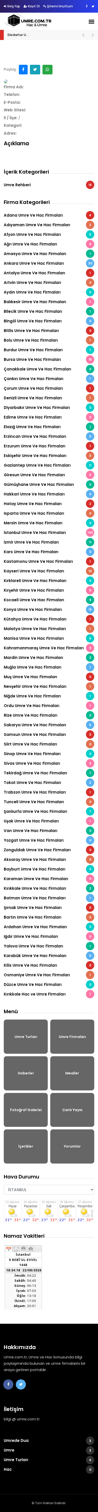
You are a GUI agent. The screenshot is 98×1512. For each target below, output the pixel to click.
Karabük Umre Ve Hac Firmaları (47, 955)
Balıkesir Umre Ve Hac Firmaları (47, 301)
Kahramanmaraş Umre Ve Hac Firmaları (47, 648)
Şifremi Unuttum (59, 6)
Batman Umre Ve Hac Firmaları (47, 898)
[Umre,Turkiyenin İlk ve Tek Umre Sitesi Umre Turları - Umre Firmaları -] (28, 21)
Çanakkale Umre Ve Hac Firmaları (47, 369)
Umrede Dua (47, 1440)
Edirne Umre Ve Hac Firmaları (47, 417)
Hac (47, 1469)
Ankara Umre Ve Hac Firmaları (48, 263)
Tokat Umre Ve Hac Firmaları (47, 782)
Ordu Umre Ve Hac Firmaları (47, 705)
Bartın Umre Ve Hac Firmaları (47, 917)
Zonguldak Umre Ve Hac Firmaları (47, 850)
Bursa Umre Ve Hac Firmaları (48, 359)
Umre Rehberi (48, 185)
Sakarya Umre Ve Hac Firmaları (47, 725)
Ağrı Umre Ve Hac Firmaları (47, 244)
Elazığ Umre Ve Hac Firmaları (47, 426)
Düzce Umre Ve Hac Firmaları (47, 984)
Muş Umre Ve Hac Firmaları (47, 676)
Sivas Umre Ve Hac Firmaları (47, 763)
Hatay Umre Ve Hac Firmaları (47, 503)
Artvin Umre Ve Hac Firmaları (47, 282)
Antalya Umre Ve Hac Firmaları (47, 273)
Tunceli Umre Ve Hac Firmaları (47, 801)
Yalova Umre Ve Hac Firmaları (47, 946)
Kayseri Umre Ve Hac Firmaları (48, 571)
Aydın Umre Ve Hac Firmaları (47, 292)
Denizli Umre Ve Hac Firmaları (47, 398)
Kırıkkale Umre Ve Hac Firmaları (47, 888)
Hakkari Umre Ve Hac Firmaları (47, 494)
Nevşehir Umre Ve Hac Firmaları (47, 686)
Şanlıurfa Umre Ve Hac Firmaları (47, 811)
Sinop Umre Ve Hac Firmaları (47, 753)
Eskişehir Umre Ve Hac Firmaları (47, 455)
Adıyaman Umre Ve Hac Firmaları (47, 224)
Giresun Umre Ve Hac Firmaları (47, 475)
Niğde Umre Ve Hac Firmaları (47, 696)
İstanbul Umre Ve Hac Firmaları (48, 532)
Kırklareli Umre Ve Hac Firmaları (47, 580)
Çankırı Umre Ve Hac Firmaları (47, 378)
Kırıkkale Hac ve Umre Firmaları (47, 994)
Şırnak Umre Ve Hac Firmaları (47, 907)
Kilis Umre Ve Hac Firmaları (47, 965)
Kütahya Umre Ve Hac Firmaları (47, 619)
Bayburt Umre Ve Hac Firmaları (47, 869)
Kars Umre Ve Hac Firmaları (47, 551)
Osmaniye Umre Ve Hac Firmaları (47, 975)
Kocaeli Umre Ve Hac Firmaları (47, 600)
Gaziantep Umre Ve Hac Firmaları (47, 465)
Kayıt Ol (33, 6)
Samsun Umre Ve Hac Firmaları (47, 734)
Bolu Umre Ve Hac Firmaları (47, 340)
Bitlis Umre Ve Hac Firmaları (47, 330)
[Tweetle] (35, 69)
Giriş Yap (13, 6)
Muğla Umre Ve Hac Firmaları (47, 667)
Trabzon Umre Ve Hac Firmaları (47, 792)
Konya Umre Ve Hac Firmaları (48, 609)
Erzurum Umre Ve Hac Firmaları (47, 446)
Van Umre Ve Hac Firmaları (47, 830)
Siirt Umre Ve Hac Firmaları (47, 744)
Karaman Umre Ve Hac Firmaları (47, 878)
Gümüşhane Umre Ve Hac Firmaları (47, 484)
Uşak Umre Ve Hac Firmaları (47, 821)
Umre (47, 1450)
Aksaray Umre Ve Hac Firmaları (47, 859)
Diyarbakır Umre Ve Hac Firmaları (47, 407)
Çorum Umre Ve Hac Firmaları (47, 388)
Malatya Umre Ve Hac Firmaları (47, 628)
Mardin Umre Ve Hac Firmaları (47, 657)
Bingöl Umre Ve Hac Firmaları (47, 321)
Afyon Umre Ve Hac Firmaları (47, 234)
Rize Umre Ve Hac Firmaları (47, 715)
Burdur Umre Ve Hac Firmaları (47, 350)
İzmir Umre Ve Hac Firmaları (47, 542)
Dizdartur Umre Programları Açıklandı (38, 34)
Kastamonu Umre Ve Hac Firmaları (47, 561)
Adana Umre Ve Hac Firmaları (47, 215)
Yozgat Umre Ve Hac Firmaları (47, 840)
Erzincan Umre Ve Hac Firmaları (47, 436)
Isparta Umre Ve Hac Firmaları (47, 513)
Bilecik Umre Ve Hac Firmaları (47, 311)
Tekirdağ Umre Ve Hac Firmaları (47, 773)
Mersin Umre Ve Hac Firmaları (47, 523)
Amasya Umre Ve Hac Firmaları (47, 253)
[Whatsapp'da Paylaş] (47, 69)
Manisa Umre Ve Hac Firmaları (47, 638)
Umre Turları (47, 1459)
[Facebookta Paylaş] (23, 69)
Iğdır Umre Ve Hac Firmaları (47, 936)
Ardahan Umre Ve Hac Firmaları (47, 926)
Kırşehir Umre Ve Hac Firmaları (47, 590)
